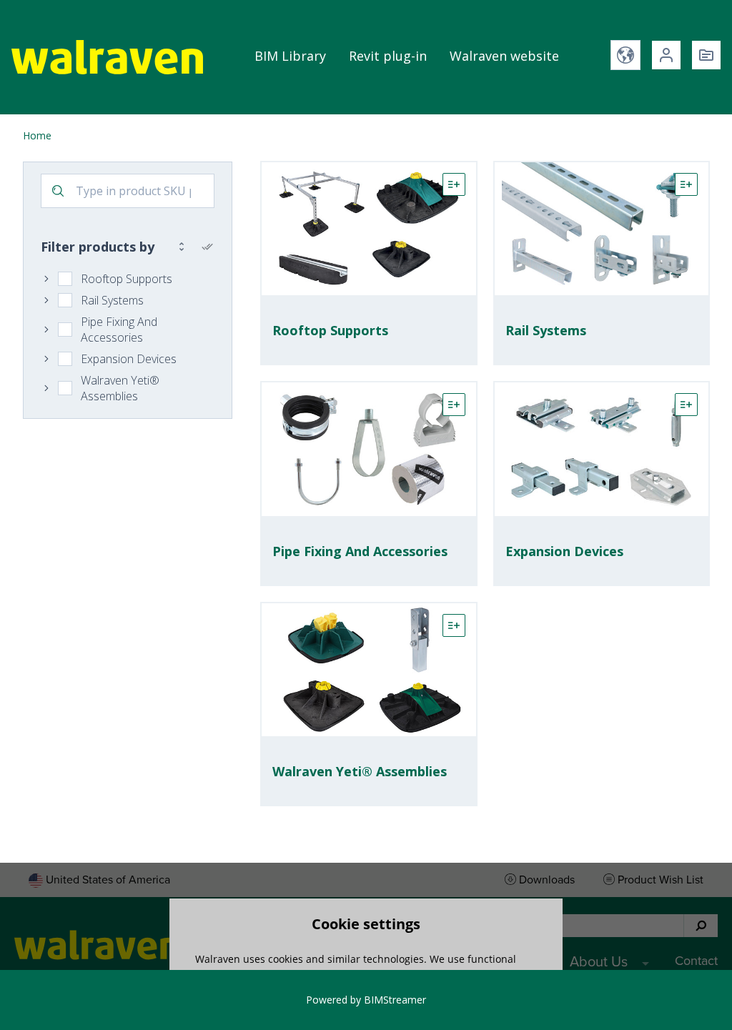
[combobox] (127, 191)
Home (37, 135)
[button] (107, 57)
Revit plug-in (388, 55)
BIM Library (290, 55)
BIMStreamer (395, 999)
